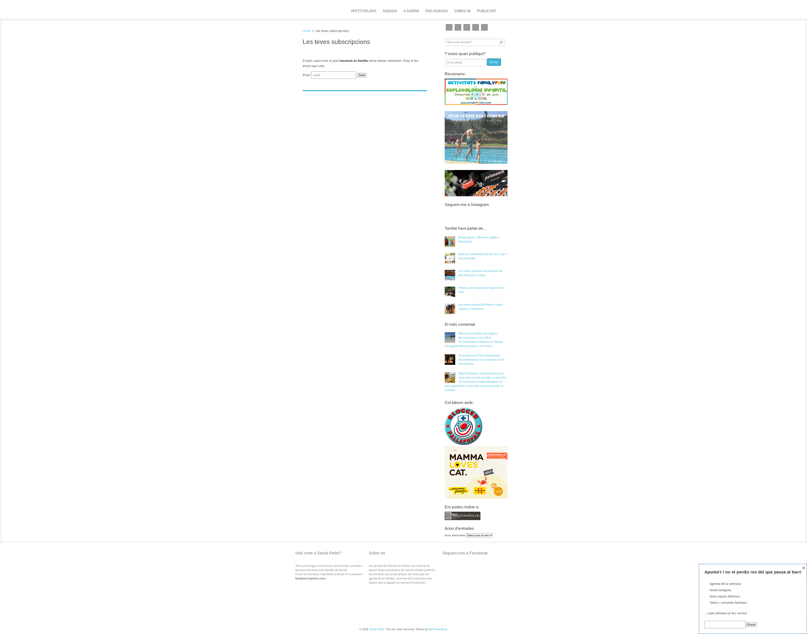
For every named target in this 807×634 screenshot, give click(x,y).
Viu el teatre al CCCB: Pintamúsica (479, 355)
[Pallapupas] (464, 444)
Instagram (449, 27)
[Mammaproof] (476, 498)
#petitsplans (363, 11)
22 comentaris (474, 386)
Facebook (466, 27)
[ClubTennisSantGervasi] (476, 163)
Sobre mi (462, 11)
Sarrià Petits (376, 629)
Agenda (390, 11)
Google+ (475, 27)
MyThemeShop (438, 629)
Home (307, 31)
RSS (484, 27)
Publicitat (486, 11)
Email (306, 75)
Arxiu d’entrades (455, 535)
